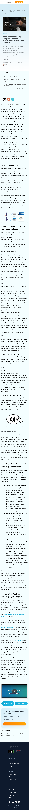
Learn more (21, 703)
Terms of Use (12, 792)
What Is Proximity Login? (10, 76)
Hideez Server (12, 761)
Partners (11, 776)
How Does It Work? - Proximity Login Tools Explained (15, 80)
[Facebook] (10, 802)
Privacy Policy (12, 790)
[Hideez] (14, 747)
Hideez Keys (19, 640)
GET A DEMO (14, 724)
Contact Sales (12, 779)
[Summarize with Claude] (8, 99)
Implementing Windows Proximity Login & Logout (15, 89)
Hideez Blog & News (10, 10)
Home (2, 10)
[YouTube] (13, 802)
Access (5, 33)
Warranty (11, 795)
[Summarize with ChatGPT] (4, 99)
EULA (10, 798)
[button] (2, 2)
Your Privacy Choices (14, 807)
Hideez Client (12, 766)
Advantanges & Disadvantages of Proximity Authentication (15, 84)
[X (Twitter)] (16, 802)
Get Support (12, 782)
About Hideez (12, 774)
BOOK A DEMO (19, 2)
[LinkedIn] (19, 802)
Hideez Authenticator (14, 763)
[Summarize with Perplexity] (12, 99)
